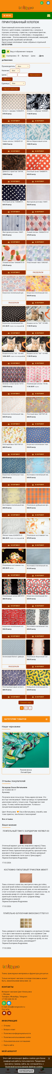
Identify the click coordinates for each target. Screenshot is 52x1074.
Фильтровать (35, 75)
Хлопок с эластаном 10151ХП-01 (14, 384)
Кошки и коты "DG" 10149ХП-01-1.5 (14, 353)
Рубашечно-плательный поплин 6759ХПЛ (38, 687)
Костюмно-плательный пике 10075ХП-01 (14, 505)
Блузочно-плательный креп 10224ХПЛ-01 (14, 293)
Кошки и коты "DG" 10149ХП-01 (38, 353)
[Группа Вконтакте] (9, 1013)
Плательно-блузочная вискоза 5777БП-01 (26, 913)
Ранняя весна (26, 770)
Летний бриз (26, 772)
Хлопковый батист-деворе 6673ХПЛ (14, 657)
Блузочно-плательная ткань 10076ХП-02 (38, 444)
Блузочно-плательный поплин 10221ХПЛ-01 (38, 293)
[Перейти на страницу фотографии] (26, 750)
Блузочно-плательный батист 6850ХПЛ (38, 596)
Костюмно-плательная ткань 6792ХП (38, 626)
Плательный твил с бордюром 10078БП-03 (26, 831)
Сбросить (7, 79)
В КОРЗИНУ (15, 121)
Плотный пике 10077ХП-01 (13, 444)
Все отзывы (7, 819)
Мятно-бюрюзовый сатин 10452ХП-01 (38, 141)
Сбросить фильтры (11, 89)
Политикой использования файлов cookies (24, 1067)
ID (18, 56)
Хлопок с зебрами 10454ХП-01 (38, 111)
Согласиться (26, 1071)
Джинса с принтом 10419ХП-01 (14, 171)
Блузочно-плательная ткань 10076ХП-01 (14, 475)
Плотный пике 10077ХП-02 (37, 414)
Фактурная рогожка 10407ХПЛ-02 (14, 232)
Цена (33, 56)
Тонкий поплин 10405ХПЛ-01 (14, 262)
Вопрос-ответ (9, 1030)
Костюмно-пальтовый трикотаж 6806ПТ (26, 870)
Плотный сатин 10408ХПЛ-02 (38, 171)
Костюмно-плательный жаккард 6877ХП (38, 566)
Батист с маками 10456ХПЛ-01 (14, 111)
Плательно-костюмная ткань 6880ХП (38, 535)
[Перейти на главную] (26, 8)
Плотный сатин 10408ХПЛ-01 (14, 202)
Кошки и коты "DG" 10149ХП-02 (38, 323)
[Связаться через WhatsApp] (42, 3)
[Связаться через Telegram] (48, 3)
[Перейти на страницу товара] (14, 103)
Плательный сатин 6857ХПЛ (13, 596)
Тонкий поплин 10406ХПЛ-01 (38, 232)
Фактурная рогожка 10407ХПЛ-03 (38, 202)
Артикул (25, 56)
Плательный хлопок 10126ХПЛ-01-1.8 (38, 384)
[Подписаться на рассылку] (48, 15)
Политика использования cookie (17, 1037)
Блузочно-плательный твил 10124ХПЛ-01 (14, 414)
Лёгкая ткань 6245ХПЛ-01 (12, 535)
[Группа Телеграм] (4, 1013)
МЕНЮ (8, 16)
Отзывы (7, 1026)
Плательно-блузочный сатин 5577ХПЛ (38, 657)
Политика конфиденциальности (17, 1033)
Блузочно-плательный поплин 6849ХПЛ (14, 626)
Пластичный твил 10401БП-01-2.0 (38, 262)
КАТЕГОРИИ (7, 45)
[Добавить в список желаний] (14, 100)
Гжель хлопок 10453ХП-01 (13, 141)
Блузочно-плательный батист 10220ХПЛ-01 (14, 323)
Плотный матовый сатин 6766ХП (14, 687)
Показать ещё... (26, 702)
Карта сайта (9, 1045)
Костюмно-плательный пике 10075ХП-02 (38, 475)
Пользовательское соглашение (17, 1041)
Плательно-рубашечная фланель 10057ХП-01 (38, 505)
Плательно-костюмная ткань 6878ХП (14, 565)
